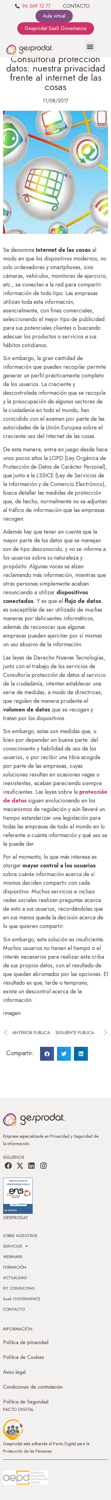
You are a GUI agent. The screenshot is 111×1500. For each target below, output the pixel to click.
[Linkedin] (31, 1166)
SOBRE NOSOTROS (20, 1236)
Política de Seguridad (25, 1401)
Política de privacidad (25, 1342)
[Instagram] (43, 1166)
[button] (90, 46)
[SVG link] (25, 1478)
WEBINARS (13, 1257)
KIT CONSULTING (19, 1288)
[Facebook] (8, 1166)
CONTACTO (76, 6)
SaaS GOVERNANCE (21, 1299)
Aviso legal (14, 1372)
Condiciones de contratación (33, 1386)
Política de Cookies (23, 1357)
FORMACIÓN (14, 1267)
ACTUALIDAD (15, 1278)
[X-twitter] (20, 1166)
